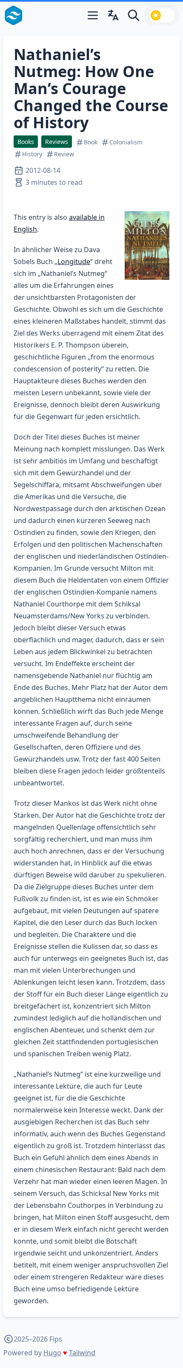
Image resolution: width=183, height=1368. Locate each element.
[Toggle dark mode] (162, 15)
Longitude (73, 261)
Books (25, 142)
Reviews (56, 142)
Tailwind (82, 1352)
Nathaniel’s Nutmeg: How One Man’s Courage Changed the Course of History (91, 88)
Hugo (52, 1352)
